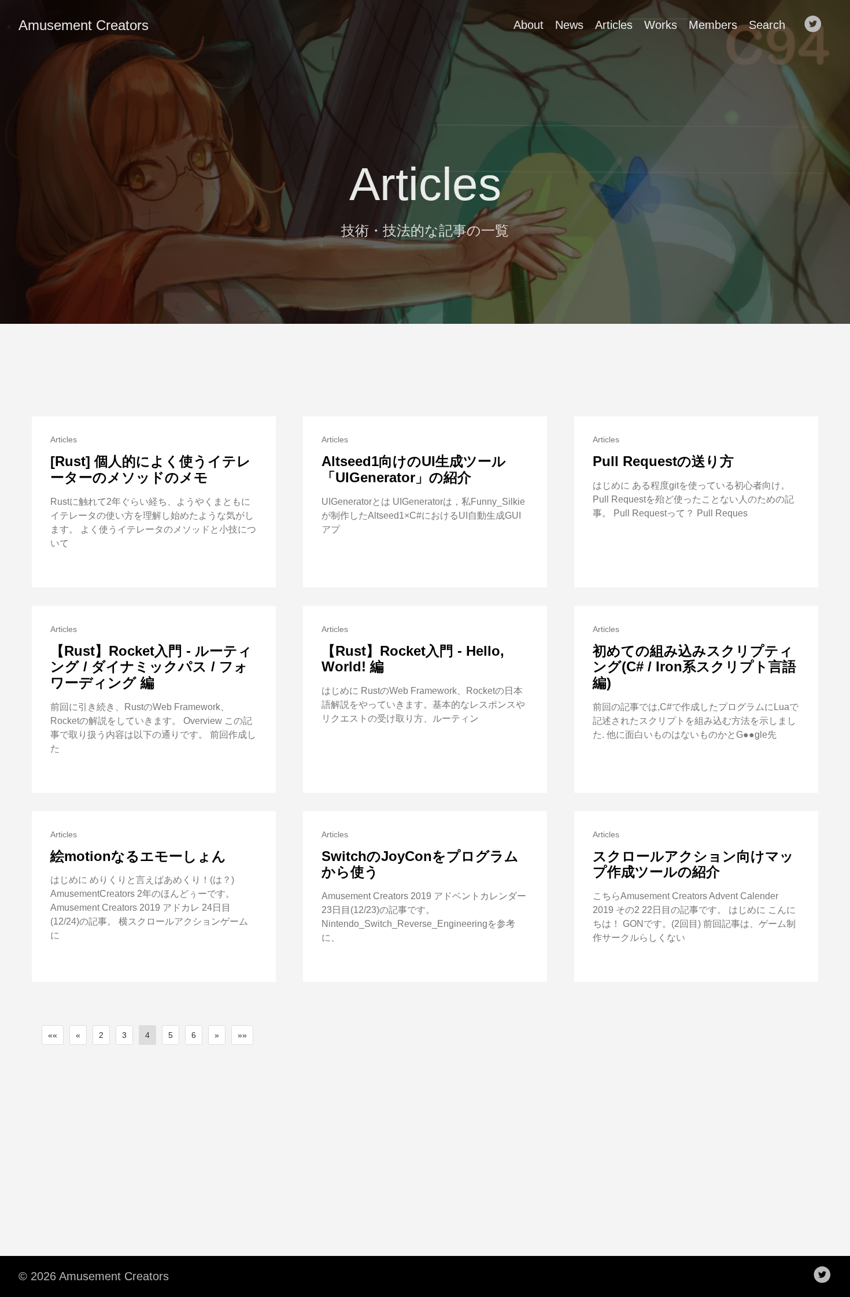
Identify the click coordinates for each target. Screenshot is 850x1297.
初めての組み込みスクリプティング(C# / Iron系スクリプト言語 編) (694, 666)
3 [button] (124, 1035)
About (528, 25)
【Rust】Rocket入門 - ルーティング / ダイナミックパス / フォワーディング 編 (151, 666)
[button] (53, 1035)
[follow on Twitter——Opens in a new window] (816, 24)
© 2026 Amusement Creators (94, 1276)
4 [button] (147, 1035)
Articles (614, 25)
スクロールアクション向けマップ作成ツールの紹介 (693, 864)
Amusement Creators (84, 25)
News (569, 25)
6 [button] (193, 1035)
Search (767, 25)
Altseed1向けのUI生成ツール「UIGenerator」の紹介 (413, 469)
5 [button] (170, 1035)
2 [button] (101, 1035)
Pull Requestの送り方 (663, 461)
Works (660, 25)
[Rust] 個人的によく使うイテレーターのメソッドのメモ (150, 469)
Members (713, 25)
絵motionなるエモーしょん (138, 856)
